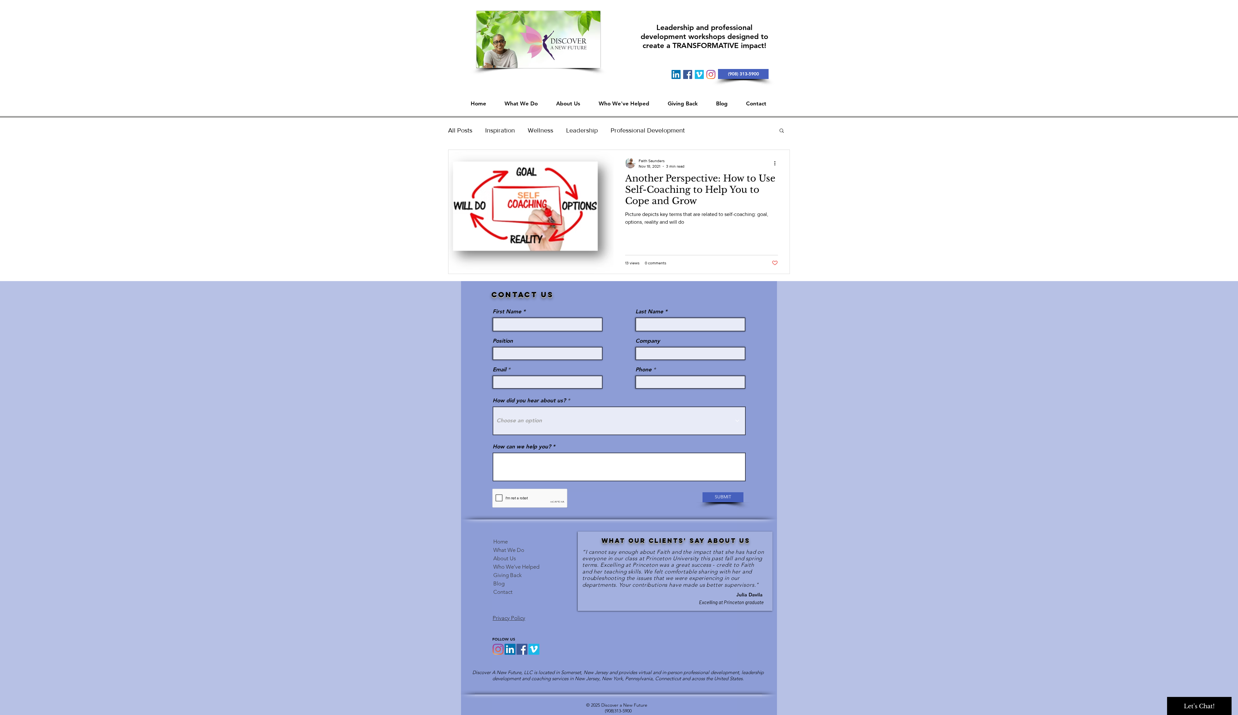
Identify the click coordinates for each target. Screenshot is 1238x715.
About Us (504, 558)
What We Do (508, 550)
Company (647, 341)
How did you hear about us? (529, 400)
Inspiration (500, 130)
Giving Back (507, 575)
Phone (643, 369)
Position (503, 341)
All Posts (460, 130)
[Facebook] (687, 74)
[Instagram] (710, 74)
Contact (503, 592)
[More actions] (777, 163)
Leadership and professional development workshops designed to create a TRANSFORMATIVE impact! (704, 36)
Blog (499, 583)
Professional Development (648, 130)
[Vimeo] (699, 74)
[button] (568, 101)
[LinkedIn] (676, 74)
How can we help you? (522, 446)
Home (500, 541)
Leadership (582, 130)
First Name (507, 311)
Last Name (649, 311)
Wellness (540, 130)
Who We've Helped (516, 566)
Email (499, 369)
